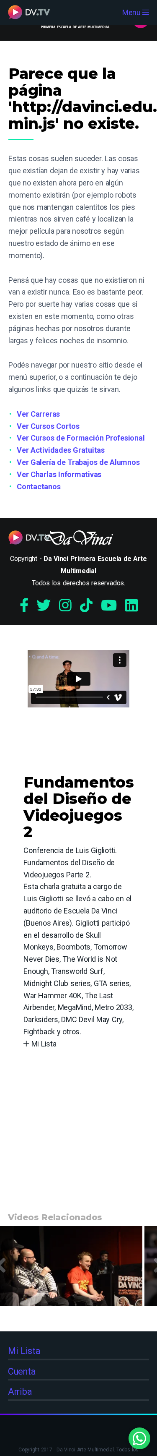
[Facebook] (24, 605)
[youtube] (109, 605)
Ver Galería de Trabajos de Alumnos (78, 462)
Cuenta (22, 1371)
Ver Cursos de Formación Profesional (80, 437)
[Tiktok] (86, 605)
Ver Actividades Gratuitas (61, 450)
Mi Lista (42, 1043)
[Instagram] (65, 605)
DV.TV (29, 12)
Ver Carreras (38, 414)
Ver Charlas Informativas (59, 474)
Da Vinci (78, 540)
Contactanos (38, 486)
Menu (132, 12)
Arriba (20, 1391)
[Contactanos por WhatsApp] (139, 1438)
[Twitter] (43, 605)
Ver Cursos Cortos (48, 426)
